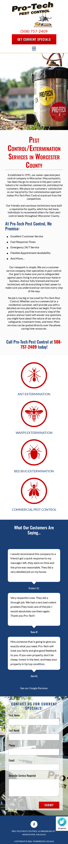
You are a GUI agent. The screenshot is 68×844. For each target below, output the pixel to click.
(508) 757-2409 (34, 31)
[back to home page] (33, 14)
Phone (12, 745)
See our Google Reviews (34, 688)
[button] (34, 39)
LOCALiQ (50, 841)
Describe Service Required (22, 775)
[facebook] (34, 824)
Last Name (14, 730)
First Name (14, 715)
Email (11, 760)
